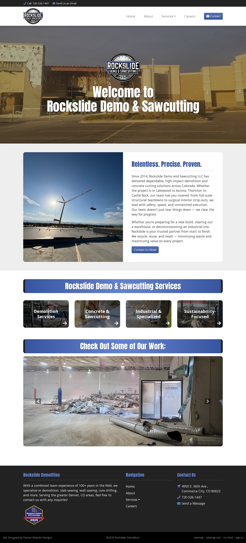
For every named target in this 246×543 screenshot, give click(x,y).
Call (38, 3)
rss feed (228, 537)
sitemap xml (213, 537)
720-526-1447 (192, 497)
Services (167, 16)
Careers (189, 16)
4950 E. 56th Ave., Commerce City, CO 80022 (201, 488)
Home (130, 16)
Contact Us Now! (145, 250)
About (148, 16)
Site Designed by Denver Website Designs (27, 537)
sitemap (198, 537)
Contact (214, 16)
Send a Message (193, 503)
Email (66, 3)
